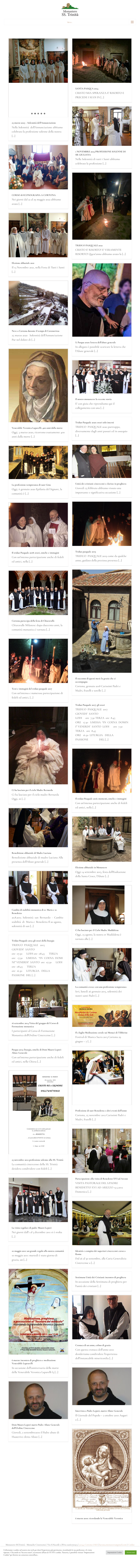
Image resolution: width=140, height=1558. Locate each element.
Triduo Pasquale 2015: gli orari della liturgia (33, 940)
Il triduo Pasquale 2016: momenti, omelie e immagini (100, 798)
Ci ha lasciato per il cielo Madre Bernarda (32, 790)
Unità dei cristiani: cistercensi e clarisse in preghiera (100, 483)
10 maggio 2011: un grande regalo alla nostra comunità (38, 1250)
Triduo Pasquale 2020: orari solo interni (94, 422)
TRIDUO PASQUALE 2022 (89, 245)
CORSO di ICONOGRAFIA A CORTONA (34, 195)
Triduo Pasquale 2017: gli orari (90, 704)
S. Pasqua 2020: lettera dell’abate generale (95, 342)
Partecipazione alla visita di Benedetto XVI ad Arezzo (101, 1178)
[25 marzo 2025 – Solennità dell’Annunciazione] (38, 78)
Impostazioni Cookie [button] (114, 1552)
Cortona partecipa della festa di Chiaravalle (33, 620)
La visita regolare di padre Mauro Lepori (32, 1227)
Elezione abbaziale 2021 (23, 262)
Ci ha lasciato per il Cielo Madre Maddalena (97, 930)
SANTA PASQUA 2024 (86, 88)
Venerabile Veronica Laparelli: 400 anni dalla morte (37, 427)
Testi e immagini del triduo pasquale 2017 (32, 688)
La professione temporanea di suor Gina (31, 484)
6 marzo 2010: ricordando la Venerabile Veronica (99, 1518)
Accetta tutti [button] (130, 1552)
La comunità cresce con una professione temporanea (100, 986)
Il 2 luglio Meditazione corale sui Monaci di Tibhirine (101, 1032)
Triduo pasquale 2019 (85, 551)
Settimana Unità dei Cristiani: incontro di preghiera (100, 1277)
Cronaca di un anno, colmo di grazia (93, 1345)
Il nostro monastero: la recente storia (93, 399)
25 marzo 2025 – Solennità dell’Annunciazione (34, 122)
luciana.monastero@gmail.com (112, 1544)
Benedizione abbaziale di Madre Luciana (31, 852)
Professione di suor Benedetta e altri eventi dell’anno (101, 1110)
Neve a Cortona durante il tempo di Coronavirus (35, 330)
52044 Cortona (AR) (88, 1544)
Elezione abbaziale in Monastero (91, 867)
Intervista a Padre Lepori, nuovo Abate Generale (99, 1410)
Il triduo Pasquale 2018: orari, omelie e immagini (35, 552)
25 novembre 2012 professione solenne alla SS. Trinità (37, 1159)
